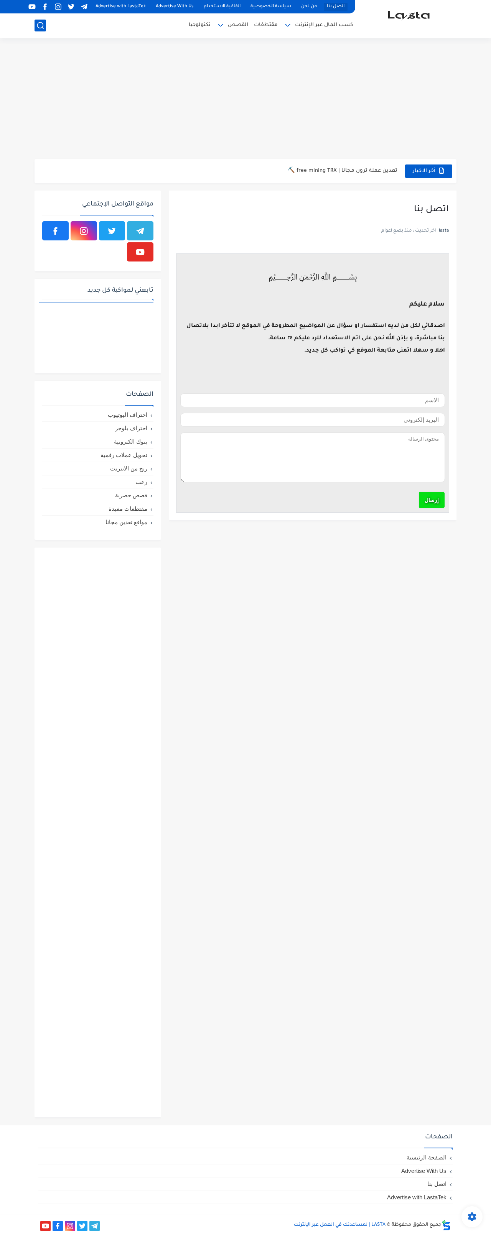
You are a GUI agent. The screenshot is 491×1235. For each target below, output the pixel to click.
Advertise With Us (175, 6)
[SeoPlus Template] (446, 1225)
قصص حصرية (131, 495)
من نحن (309, 6)
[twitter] (71, 7)
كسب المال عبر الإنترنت (324, 25)
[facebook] (44, 7)
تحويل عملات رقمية (124, 455)
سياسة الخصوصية (270, 6)
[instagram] (58, 7)
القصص (238, 25)
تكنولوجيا (200, 25)
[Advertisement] (245, 99)
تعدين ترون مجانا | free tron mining (353, 176)
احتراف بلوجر (131, 428)
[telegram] (84, 7)
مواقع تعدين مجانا (126, 522)
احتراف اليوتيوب (127, 414)
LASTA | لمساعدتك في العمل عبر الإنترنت (340, 1225)
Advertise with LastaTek (121, 6)
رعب (141, 482)
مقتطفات (266, 25)
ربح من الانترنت (128, 468)
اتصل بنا (335, 6)
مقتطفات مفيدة (128, 508)
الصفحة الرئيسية (427, 1157)
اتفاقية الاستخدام (222, 6)
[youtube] (31, 7)
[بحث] (40, 25)
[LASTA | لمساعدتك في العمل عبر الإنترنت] (408, 18)
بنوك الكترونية (130, 441)
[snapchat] (18, 7)
